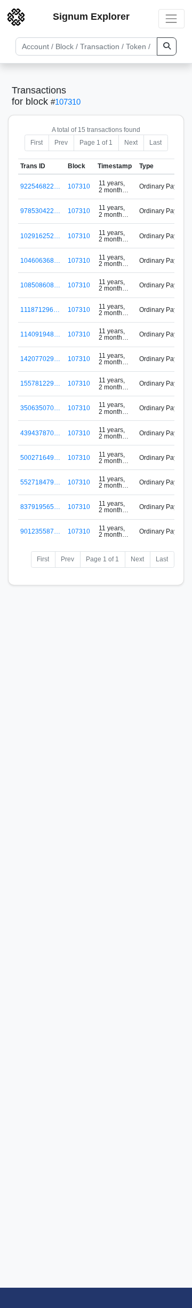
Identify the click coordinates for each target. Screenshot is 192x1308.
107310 (68, 101)
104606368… (40, 260)
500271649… (40, 457)
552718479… (40, 482)
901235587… (40, 531)
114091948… (40, 334)
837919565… (40, 507)
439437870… (40, 433)
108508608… (40, 285)
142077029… (40, 359)
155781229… (40, 383)
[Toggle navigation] (171, 18)
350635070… (40, 408)
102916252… (40, 236)
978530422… (40, 211)
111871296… (40, 310)
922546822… (40, 186)
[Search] (167, 46)
